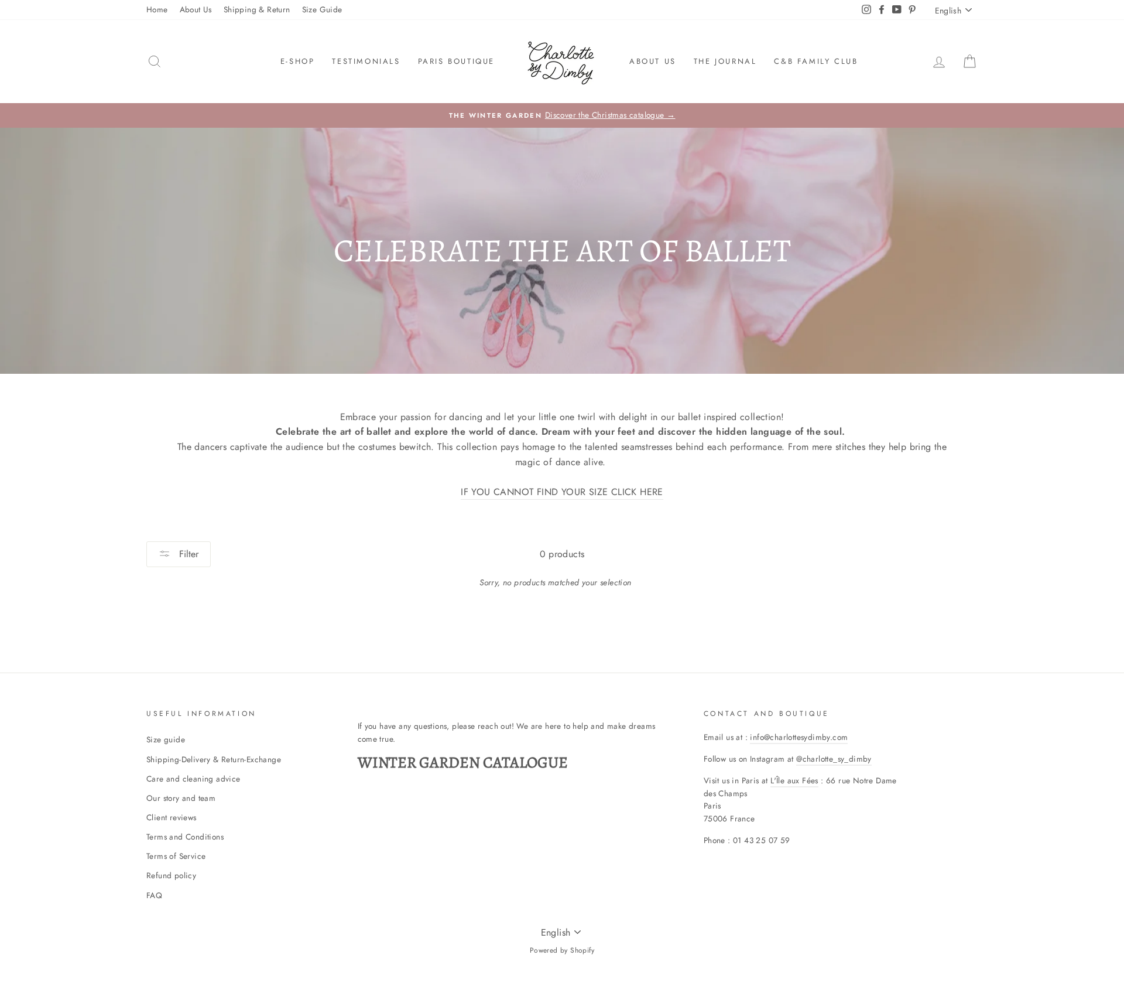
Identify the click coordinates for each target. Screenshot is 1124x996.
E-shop (297, 61)
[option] (562, 115)
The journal (725, 61)
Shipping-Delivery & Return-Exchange (213, 759)
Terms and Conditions (185, 836)
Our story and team (180, 798)
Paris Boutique (456, 61)
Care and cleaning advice (193, 778)
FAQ (154, 895)
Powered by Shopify (562, 950)
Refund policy (171, 875)
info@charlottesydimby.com (799, 737)
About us (652, 61)
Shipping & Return (257, 9)
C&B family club (816, 61)
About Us (196, 9)
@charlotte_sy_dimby (834, 759)
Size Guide (322, 9)
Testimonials (366, 61)
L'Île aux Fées (794, 780)
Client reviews (171, 817)
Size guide (165, 739)
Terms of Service (175, 856)
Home (157, 9)
